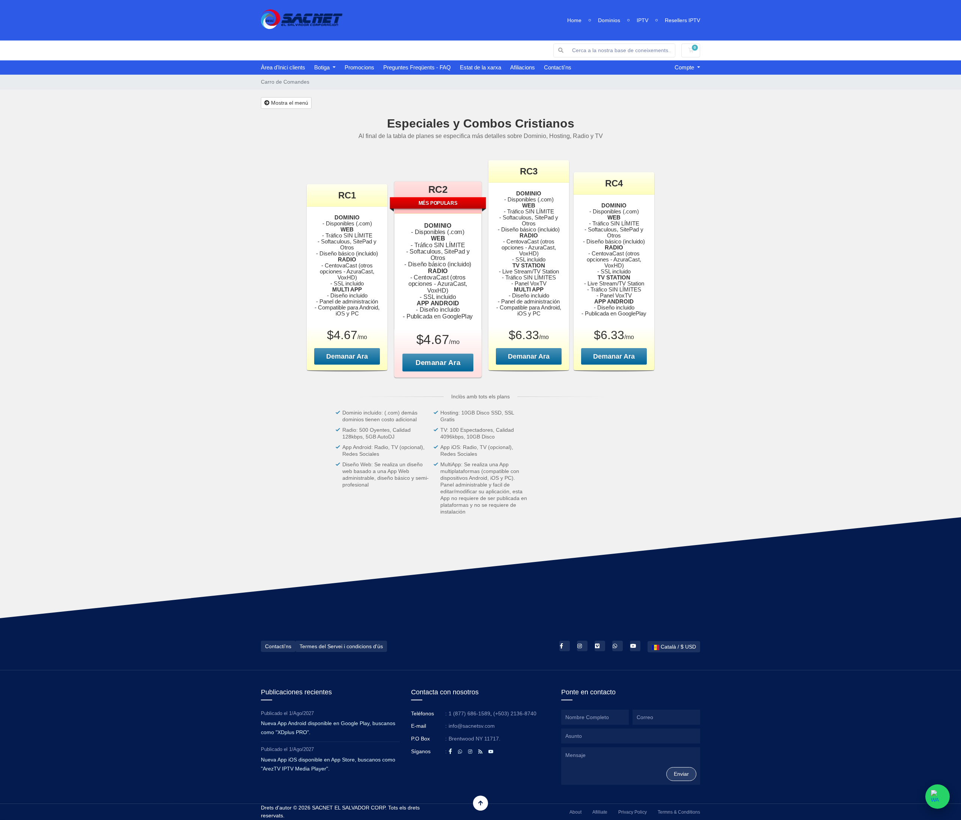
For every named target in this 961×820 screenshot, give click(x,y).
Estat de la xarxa (480, 67)
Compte (685, 67)
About (575, 812)
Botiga (322, 67)
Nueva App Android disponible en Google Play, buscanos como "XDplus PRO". (328, 727)
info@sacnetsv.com (472, 726)
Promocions (359, 67)
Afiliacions (522, 67)
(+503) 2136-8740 (514, 713)
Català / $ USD (677, 647)
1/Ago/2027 (301, 713)
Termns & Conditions (679, 812)
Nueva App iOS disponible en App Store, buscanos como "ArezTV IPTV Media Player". (328, 764)
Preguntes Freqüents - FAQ (417, 67)
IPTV (642, 20)
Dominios (609, 20)
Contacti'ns (557, 67)
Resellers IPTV (682, 20)
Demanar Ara (347, 356)
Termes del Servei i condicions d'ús (341, 646)
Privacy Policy (632, 812)
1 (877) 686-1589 (469, 713)
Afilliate (599, 812)
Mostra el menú (289, 103)
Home (574, 20)
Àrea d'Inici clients (283, 67)
